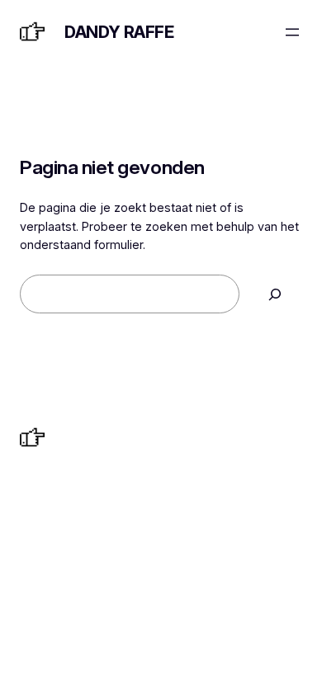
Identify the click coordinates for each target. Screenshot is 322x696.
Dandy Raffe (119, 32)
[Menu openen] (292, 32)
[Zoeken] (275, 294)
